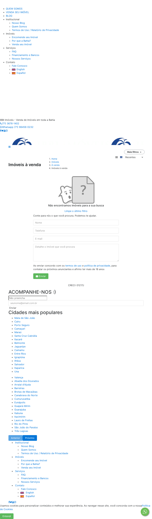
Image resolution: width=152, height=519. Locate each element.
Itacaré (18, 339)
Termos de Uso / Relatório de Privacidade (35, 30)
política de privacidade (97, 265)
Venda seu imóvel (22, 44)
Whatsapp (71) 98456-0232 (17, 127)
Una (16, 371)
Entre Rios (20, 353)
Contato (19, 485)
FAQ (14, 51)
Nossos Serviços (21, 58)
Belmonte (19, 342)
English (21, 69)
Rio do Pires (21, 423)
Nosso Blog (18, 22)
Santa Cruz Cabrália (25, 335)
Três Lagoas (21, 430)
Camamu (19, 350)
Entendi (7, 516)
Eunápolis (19, 402)
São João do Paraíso (26, 427)
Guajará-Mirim (22, 405)
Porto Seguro (22, 325)
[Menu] (3, 5)
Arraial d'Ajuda (22, 384)
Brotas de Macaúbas (25, 391)
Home (54, 158)
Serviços (19, 471)
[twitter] (2, 130)
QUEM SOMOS (14, 8)
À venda (56, 165)
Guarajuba (20, 409)
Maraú (17, 332)
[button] (9, 146)
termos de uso (73, 265)
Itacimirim (19, 416)
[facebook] (0, 130)
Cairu (17, 321)
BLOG (9, 15)
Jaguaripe (20, 346)
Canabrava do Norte (26, 395)
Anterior (15, 437)
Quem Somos (19, 26)
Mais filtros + (134, 152)
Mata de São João (24, 317)
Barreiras (19, 388)
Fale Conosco (19, 65)
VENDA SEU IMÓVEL (17, 12)
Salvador (19, 364)
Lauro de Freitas (23, 420)
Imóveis (55, 162)
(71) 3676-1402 (10, 123)
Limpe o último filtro (76, 211)
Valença (18, 377)
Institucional (21, 442)
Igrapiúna (19, 357)
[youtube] (5, 130)
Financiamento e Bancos (25, 55)
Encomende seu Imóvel (25, 37)
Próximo (29, 437)
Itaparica (19, 367)
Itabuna (18, 413)
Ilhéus (17, 360)
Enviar (42, 276)
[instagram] (7, 130)
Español (21, 72)
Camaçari (19, 328)
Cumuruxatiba (22, 398)
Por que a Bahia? (21, 40)
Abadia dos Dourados (26, 381)
